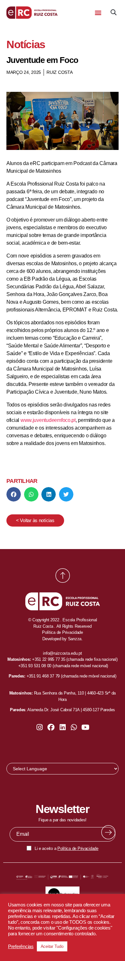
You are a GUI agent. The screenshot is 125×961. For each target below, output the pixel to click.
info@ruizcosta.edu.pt (62, 653)
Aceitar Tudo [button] (52, 946)
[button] (98, 12)
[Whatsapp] (74, 727)
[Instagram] (39, 727)
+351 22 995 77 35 (48, 659)
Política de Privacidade (77, 848)
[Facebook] (50, 727)
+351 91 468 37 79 (43, 676)
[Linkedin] (62, 727)
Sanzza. (75, 638)
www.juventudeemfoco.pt (48, 420)
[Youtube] (85, 727)
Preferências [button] (21, 946)
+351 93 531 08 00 (34, 665)
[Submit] (108, 832)
